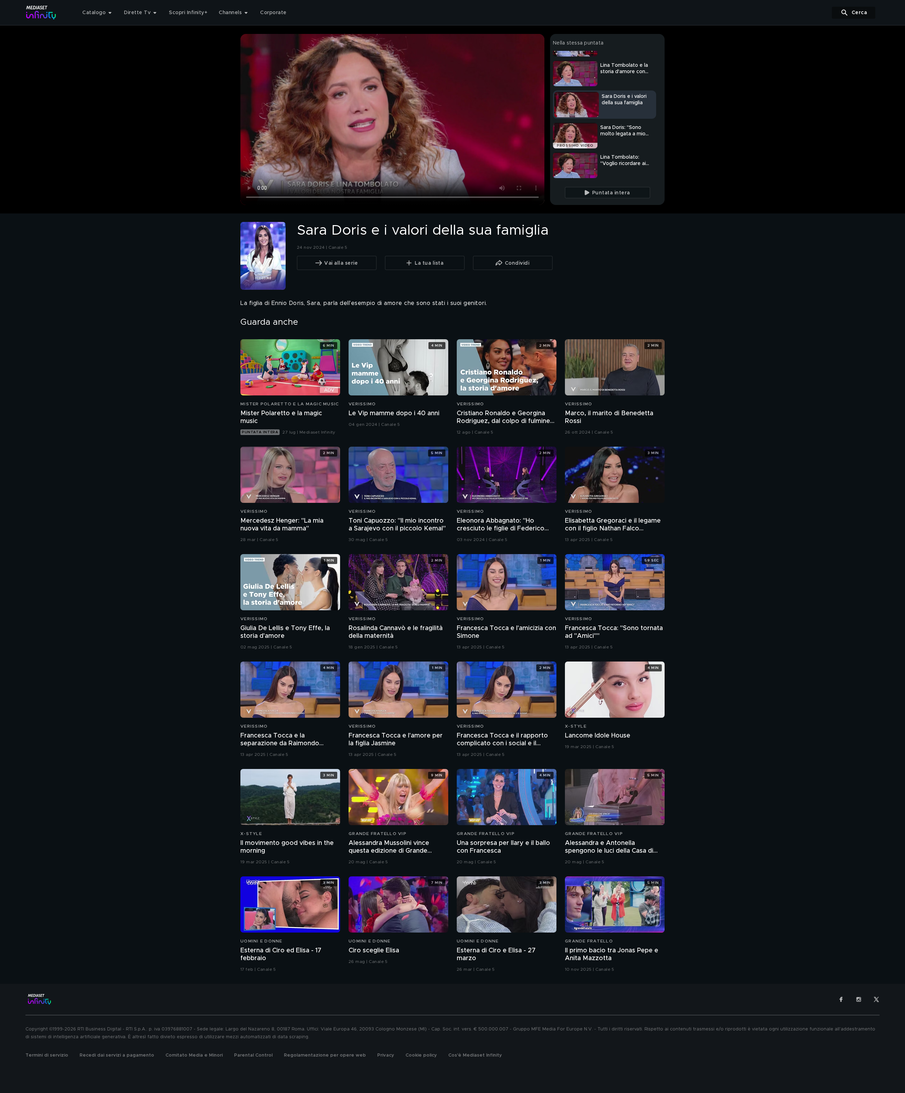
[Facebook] (841, 999)
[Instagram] (859, 999)
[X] (876, 999)
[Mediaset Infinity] (41, 12)
